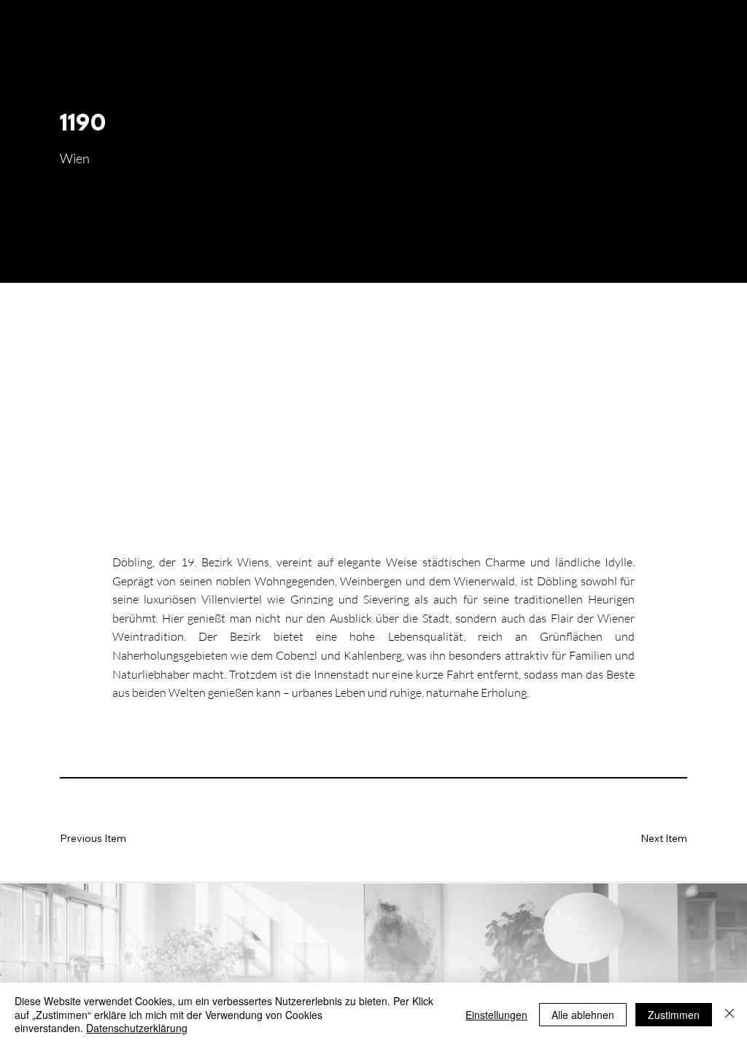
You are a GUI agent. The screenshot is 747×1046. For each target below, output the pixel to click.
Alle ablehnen (582, 1014)
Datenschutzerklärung (136, 1027)
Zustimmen (674, 1014)
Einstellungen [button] (496, 1014)
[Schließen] (729, 1014)
